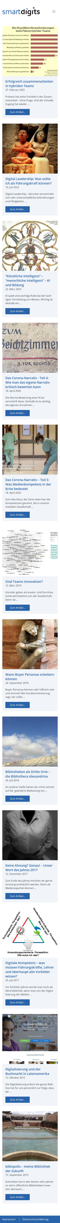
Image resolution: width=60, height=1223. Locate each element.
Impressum (9, 1219)
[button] (54, 11)
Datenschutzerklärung (35, 1219)
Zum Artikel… (17, 112)
